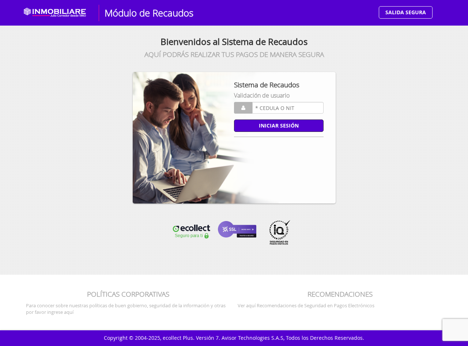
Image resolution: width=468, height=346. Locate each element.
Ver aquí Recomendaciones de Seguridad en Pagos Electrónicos (306, 305)
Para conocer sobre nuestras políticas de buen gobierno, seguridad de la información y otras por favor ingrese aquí (126, 308)
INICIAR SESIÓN (279, 125)
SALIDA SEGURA (405, 12)
